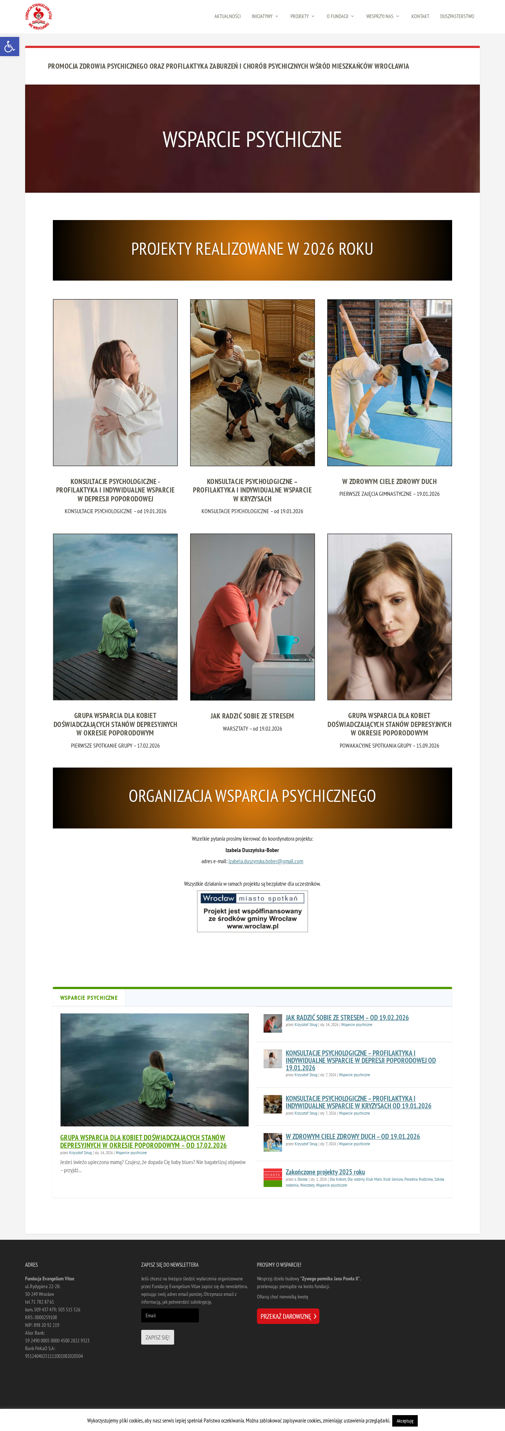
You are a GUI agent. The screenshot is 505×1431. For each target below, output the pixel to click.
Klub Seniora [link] (393, 1179)
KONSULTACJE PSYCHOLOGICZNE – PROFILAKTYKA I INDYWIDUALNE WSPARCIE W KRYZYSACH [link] (252, 490)
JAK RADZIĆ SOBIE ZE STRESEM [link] (252, 715)
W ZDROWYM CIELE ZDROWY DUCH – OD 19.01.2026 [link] (353, 1136)
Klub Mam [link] (374, 1179)
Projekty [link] (300, 16)
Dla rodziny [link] (356, 1179)
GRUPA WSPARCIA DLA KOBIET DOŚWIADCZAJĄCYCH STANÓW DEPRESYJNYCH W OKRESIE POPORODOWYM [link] (115, 724)
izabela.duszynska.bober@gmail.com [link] (265, 861)
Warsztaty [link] (307, 1185)
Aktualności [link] (227, 16)
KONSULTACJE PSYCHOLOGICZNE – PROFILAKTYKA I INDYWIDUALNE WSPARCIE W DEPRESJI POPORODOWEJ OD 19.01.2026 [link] (361, 1060)
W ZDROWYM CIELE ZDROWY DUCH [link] (389, 481)
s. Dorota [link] (301, 1179)
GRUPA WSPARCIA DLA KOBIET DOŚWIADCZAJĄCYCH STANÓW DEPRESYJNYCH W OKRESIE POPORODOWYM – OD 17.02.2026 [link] (143, 1141)
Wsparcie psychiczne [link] (131, 1152)
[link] (9, 46)
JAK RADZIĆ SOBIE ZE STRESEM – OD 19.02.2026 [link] (347, 1017)
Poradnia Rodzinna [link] (418, 1179)
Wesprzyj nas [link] (379, 16)
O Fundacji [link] (337, 16)
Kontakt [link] (420, 16)
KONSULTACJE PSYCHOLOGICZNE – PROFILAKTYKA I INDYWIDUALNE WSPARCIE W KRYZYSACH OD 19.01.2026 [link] (358, 1102)
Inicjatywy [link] (262, 16)
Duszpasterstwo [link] (457, 16)
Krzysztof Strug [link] (80, 1152)
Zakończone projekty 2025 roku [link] (325, 1171)
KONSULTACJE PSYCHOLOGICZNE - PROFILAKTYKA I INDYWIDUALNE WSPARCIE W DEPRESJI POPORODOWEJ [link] (115, 490)
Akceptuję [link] (405, 1421)
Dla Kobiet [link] (338, 1179)
